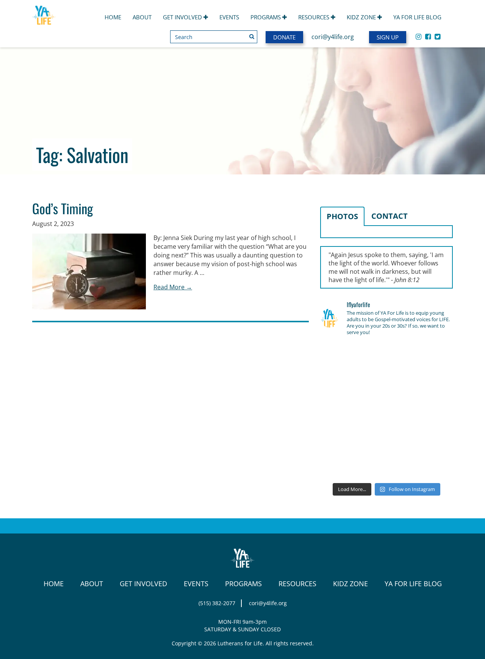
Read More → (172, 287)
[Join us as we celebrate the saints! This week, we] (341, 438)
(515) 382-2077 (217, 603)
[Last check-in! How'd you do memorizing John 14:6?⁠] (341, 356)
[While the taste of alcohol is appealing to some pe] (432, 410)
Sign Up (388, 37)
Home (113, 17)
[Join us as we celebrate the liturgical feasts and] (386, 383)
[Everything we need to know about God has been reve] (432, 438)
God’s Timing (62, 208)
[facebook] (428, 36)
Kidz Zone (362, 17)
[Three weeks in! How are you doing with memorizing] (432, 383)
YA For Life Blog (417, 17)
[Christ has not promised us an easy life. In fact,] (341, 410)
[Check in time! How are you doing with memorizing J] (386, 438)
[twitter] (437, 36)
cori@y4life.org (332, 37)
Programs (266, 17)
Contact (389, 216)
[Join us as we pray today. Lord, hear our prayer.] (432, 356)
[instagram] (418, 36)
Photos (342, 216)
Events (229, 17)
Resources (314, 17)
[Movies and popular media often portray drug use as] (341, 383)
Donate (284, 37)
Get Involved (183, 17)
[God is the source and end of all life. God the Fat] (386, 356)
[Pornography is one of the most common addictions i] (386, 465)
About (142, 17)
